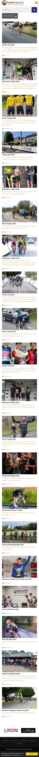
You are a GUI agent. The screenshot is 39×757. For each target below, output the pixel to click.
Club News (23, 741)
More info (21, 755)
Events (32, 741)
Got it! (31, 754)
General (7, 55)
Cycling (14, 741)
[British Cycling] (11, 731)
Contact (20, 743)
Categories (10, 16)
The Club (5, 741)
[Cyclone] (28, 731)
